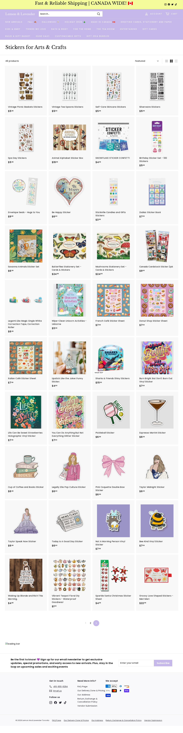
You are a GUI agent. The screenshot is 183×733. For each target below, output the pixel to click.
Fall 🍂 (32, 22)
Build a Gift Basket (18, 36)
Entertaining (128, 29)
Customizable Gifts (68, 36)
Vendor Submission (87, 705)
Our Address (83, 694)
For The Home (82, 29)
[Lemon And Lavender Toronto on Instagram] (50, 702)
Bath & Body (59, 29)
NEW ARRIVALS (14, 22)
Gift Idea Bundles (98, 36)
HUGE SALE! (43, 36)
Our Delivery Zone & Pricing (91, 690)
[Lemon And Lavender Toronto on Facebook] (55, 702)
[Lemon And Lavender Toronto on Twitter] (60, 702)
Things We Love (36, 29)
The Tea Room (106, 29)
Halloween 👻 (50, 22)
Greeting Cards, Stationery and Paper (146, 22)
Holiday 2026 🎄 (75, 22)
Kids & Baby (12, 29)
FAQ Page (82, 686)
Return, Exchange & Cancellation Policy (87, 700)
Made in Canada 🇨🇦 (103, 22)
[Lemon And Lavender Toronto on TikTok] (65, 702)
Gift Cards (150, 29)
